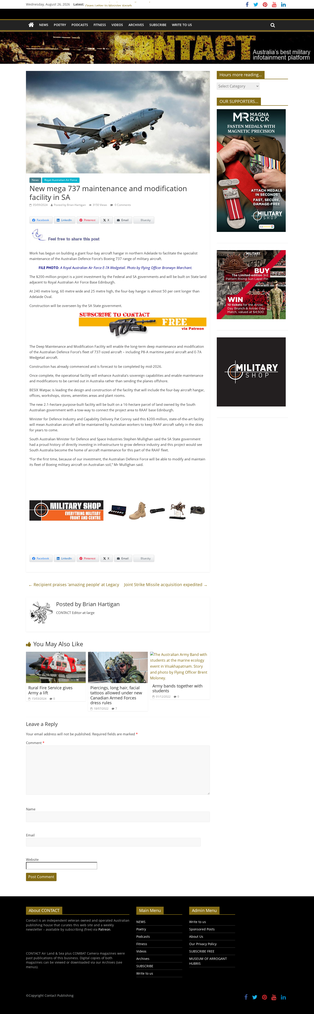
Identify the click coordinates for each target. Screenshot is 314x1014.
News (35, 180)
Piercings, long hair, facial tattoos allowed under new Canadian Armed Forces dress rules (116, 695)
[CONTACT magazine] (31, 25)
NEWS (43, 25)
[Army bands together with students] (180, 654)
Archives (136, 25)
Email (30, 835)
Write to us (182, 25)
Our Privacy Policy (203, 944)
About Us (196, 936)
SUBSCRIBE (157, 25)
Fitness (100, 25)
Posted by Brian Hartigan (70, 205)
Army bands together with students (177, 688)
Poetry (60, 25)
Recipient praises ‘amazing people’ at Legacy (73, 584)
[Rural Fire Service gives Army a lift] (56, 654)
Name (30, 809)
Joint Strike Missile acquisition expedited (166, 584)
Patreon (104, 929)
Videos (117, 25)
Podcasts (79, 25)
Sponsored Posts (202, 929)
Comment (35, 742)
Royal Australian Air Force (60, 180)
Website (32, 859)
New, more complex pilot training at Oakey (118, 4)
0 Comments (122, 205)
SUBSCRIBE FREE (201, 951)
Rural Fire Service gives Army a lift (50, 690)
